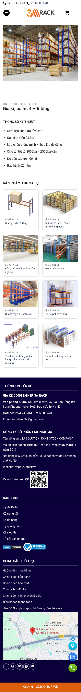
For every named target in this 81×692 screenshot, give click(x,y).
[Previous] (7, 85)
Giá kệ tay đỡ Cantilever (18, 313)
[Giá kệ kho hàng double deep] (60, 336)
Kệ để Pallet (28, 104)
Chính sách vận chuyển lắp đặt (22, 595)
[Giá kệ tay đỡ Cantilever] (20, 294)
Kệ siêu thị (10, 532)
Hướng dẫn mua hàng (17, 570)
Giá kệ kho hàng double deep (58, 357)
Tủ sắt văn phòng (14, 539)
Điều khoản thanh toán (17, 602)
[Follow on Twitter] (20, 666)
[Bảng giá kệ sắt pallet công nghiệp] (20, 248)
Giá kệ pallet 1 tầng (16, 223)
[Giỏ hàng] (67, 12)
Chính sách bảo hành (16, 577)
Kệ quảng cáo (12, 526)
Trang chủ (10, 104)
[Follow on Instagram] (13, 666)
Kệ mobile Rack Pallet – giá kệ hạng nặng (58, 224)
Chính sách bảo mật (16, 583)
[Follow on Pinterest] (26, 666)
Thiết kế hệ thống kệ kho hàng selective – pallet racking (19, 359)
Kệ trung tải (10, 513)
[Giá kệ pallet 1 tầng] (20, 203)
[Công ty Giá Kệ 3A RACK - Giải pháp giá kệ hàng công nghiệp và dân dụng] (40, 13)
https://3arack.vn (25, 467)
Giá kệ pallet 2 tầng (56, 313)
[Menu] (6, 13)
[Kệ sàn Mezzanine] (60, 248)
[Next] (17, 85)
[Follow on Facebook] (6, 666)
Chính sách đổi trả (15, 589)
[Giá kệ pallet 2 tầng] (60, 294)
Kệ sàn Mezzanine (55, 268)
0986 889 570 (39, 3)
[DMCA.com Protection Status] (13, 547)
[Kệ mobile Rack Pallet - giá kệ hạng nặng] (60, 203)
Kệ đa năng (10, 520)
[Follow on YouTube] (33, 666)
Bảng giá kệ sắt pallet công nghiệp (20, 270)
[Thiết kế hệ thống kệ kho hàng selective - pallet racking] (20, 336)
